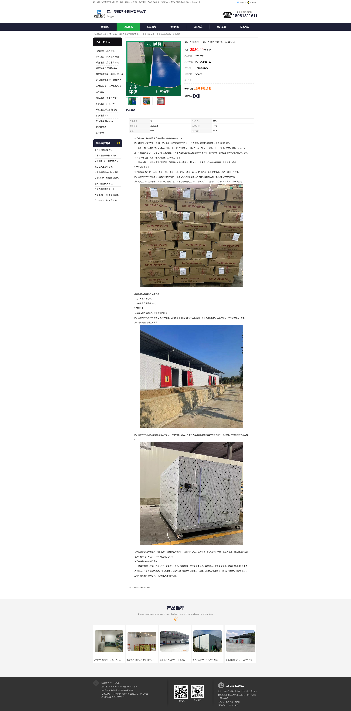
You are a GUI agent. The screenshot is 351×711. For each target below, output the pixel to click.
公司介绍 (174, 27)
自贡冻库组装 (102, 115)
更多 (119, 143)
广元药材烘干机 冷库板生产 (106, 200)
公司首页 (105, 27)
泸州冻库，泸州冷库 (105, 104)
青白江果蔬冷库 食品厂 (104, 150)
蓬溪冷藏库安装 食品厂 (104, 184)
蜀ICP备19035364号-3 (128, 687)
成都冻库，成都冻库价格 (107, 62)
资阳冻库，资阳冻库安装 (107, 98)
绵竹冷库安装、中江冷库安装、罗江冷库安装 (146, 660)
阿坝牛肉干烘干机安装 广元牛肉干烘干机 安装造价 (108, 161)
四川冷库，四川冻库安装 (107, 57)
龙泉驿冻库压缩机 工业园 (105, 156)
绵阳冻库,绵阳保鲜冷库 (128, 34)
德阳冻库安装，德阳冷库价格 (109, 74)
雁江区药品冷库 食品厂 (104, 167)
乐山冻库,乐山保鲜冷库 (106, 110)
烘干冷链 (100, 133)
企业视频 (151, 27)
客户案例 (221, 27)
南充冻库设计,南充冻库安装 (108, 86)
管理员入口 (135, 694)
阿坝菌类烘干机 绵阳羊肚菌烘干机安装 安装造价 (108, 195)
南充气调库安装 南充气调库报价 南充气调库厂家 (213, 660)
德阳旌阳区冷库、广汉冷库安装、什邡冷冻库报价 (181, 660)
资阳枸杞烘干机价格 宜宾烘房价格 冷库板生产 (108, 178)
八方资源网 (116, 694)
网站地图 (144, 694)
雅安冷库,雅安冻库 (104, 121)
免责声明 (125, 694)
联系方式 (244, 27)
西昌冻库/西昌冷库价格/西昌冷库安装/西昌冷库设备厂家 (249, 660)
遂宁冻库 (100, 92)
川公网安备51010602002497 (112, 697)
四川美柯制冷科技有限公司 (112, 690)
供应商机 (128, 27)
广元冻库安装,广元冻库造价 (108, 80)
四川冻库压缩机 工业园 (104, 189)
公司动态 (198, 27)
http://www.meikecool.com (139, 587)
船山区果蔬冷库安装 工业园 (106, 172)
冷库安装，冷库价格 (105, 51)
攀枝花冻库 (101, 127)
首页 (105, 34)
